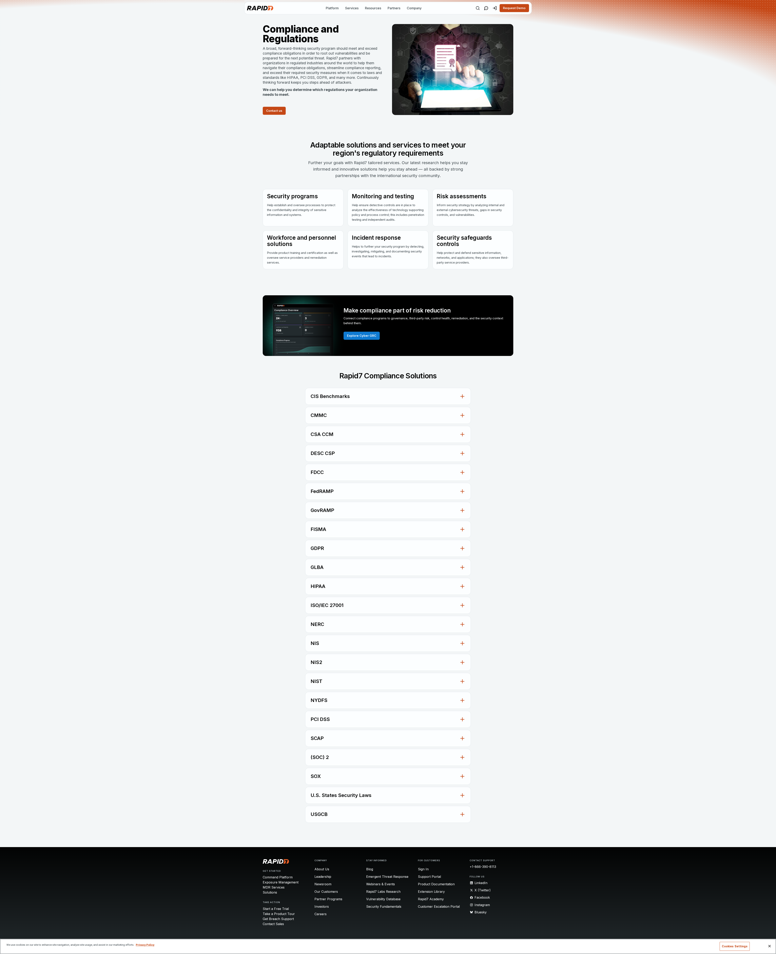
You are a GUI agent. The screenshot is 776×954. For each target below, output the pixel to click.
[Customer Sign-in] (494, 8)
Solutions (270, 892)
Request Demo (514, 8)
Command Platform (278, 877)
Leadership (322, 877)
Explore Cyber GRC (361, 336)
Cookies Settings (734, 946)
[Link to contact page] (486, 8)
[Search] (477, 8)
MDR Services (274, 887)
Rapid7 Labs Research (383, 892)
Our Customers (326, 892)
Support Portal (429, 877)
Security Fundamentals (383, 906)
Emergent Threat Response (387, 877)
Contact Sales (273, 924)
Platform (332, 8)
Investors (321, 906)
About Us (321, 869)
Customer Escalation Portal (439, 906)
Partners (394, 8)
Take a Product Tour (279, 914)
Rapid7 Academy (431, 899)
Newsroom (322, 884)
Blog (369, 869)
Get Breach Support (278, 919)
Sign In (423, 869)
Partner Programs (328, 899)
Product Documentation (436, 884)
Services (351, 8)
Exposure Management (280, 882)
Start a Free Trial (276, 909)
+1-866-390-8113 (483, 867)
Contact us (274, 111)
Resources (373, 8)
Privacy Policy (145, 944)
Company (414, 8)
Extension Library (431, 892)
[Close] (769, 946)
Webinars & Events (380, 884)
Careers (320, 914)
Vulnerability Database (383, 899)
